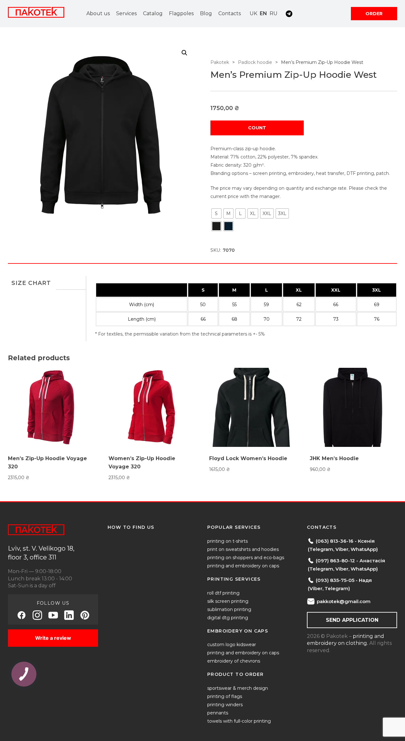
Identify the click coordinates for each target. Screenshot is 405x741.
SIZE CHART (31, 283)
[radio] (216, 213)
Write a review (53, 638)
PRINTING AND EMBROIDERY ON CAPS (243, 566)
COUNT (257, 128)
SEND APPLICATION (352, 620)
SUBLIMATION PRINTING (229, 609)
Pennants (217, 713)
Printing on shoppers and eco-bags (245, 557)
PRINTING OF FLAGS (224, 696)
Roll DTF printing (223, 593)
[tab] (31, 283)
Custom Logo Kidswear (231, 644)
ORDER (374, 13)
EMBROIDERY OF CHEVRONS (233, 661)
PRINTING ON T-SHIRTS (227, 541)
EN (263, 13)
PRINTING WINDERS (225, 704)
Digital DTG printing (227, 618)
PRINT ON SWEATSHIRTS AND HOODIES (243, 549)
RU (273, 13)
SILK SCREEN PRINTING (227, 601)
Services (126, 13)
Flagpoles (181, 13)
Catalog (153, 13)
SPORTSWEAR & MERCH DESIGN (237, 688)
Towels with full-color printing (239, 721)
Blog (206, 13)
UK (253, 13)
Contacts (229, 13)
